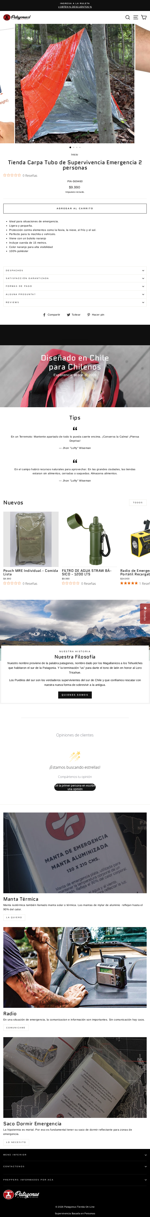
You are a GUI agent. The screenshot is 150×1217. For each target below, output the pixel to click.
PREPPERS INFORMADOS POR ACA (28, 1180)
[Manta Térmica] (75, 853)
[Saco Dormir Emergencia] (75, 1077)
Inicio (74, 154)
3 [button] (77, 148)
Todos (138, 502)
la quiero (14, 917)
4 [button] (80, 148)
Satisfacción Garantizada (27, 278)
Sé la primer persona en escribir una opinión (75, 787)
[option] (75, 5)
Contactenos (14, 1166)
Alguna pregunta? (21, 294)
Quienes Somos (75, 695)
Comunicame (16, 1028)
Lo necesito (16, 1142)
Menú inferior (15, 1155)
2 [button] (74, 148)
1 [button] (70, 148)
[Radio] (75, 967)
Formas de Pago (19, 286)
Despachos (15, 270)
